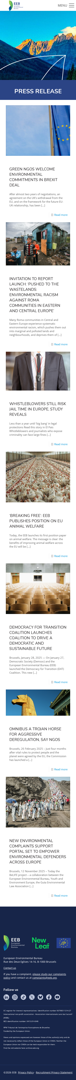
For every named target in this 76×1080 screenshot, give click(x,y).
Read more (61, 215)
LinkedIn (6, 997)
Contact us (10, 968)
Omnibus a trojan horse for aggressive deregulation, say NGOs (35, 734)
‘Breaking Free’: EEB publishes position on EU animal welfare (36, 521)
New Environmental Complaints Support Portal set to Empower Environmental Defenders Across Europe (37, 851)
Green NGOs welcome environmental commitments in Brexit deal (33, 177)
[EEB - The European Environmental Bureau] (16, 5)
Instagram (15, 997)
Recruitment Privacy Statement (54, 1072)
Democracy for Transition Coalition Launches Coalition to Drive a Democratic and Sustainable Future (37, 638)
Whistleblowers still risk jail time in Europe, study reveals (37, 409)
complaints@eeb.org (44, 977)
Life (64, 943)
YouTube (57, 997)
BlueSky (40, 997)
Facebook (49, 997)
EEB (14, 943)
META (40, 943)
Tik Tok (23, 997)
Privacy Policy (26, 1072)
